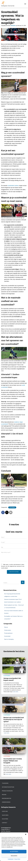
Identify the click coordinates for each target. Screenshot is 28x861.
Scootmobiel (12, 507)
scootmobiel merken (13, 185)
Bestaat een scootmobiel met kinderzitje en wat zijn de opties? (14, 719)
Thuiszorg (5, 783)
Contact (4, 822)
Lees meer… (16, 691)
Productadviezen (8, 633)
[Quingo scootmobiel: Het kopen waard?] (14, 665)
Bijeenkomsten (6, 798)
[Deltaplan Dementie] (8, 4)
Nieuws (6, 627)
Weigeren (14, 855)
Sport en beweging (9, 639)
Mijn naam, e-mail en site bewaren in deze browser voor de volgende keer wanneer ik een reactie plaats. (12, 566)
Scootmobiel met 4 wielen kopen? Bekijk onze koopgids (13, 761)
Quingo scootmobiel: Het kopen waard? (12, 679)
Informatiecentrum (8, 787)
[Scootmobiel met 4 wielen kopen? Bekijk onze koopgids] (14, 745)
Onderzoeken (7, 630)
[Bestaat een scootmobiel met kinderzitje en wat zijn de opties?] (14, 704)
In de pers (5, 819)
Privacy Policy (17, 859)
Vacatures (5, 815)
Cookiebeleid (11, 859)
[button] (25, 834)
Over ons (5, 811)
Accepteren (14, 851)
